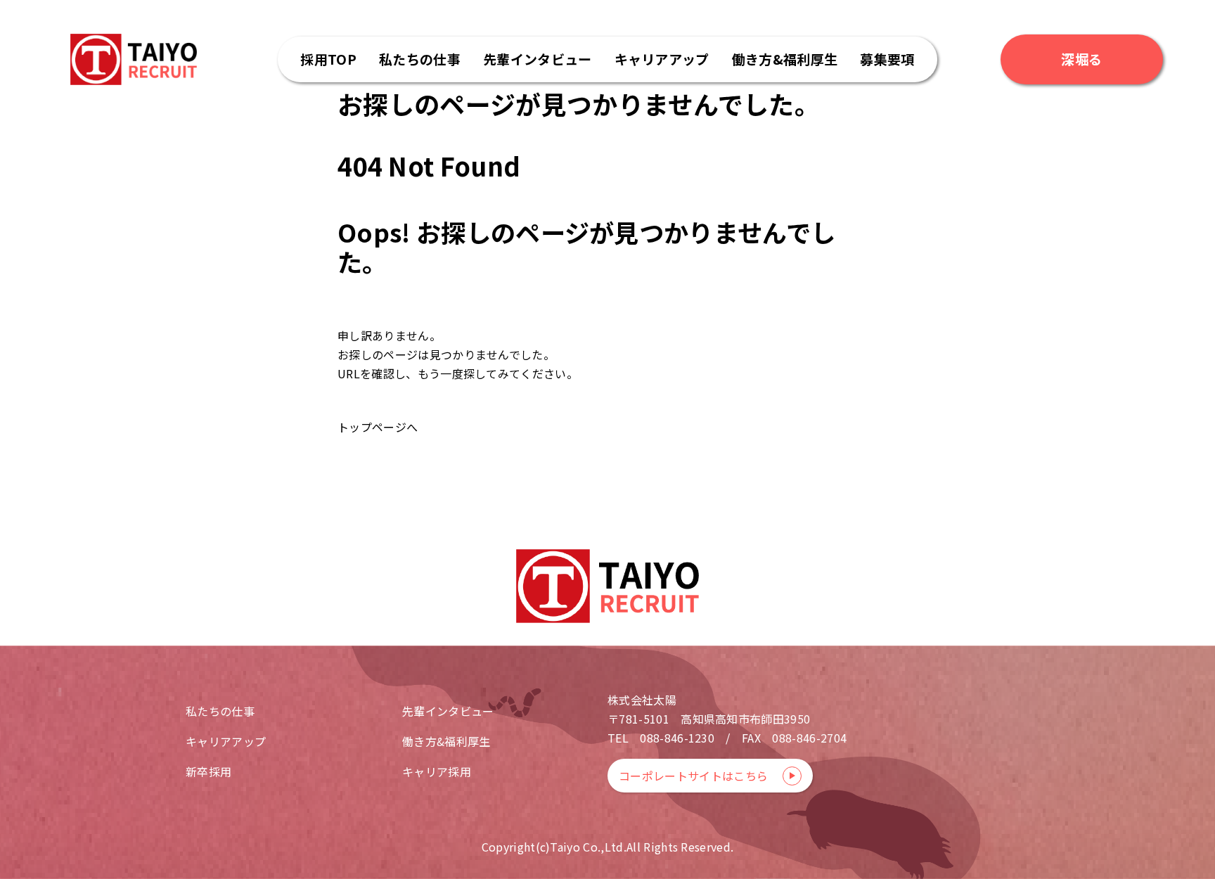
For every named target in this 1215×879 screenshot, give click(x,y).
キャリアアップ (662, 58)
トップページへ (378, 426)
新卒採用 (208, 771)
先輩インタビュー (537, 58)
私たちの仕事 (420, 58)
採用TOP (328, 58)
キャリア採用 (436, 771)
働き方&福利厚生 (785, 58)
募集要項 (887, 58)
